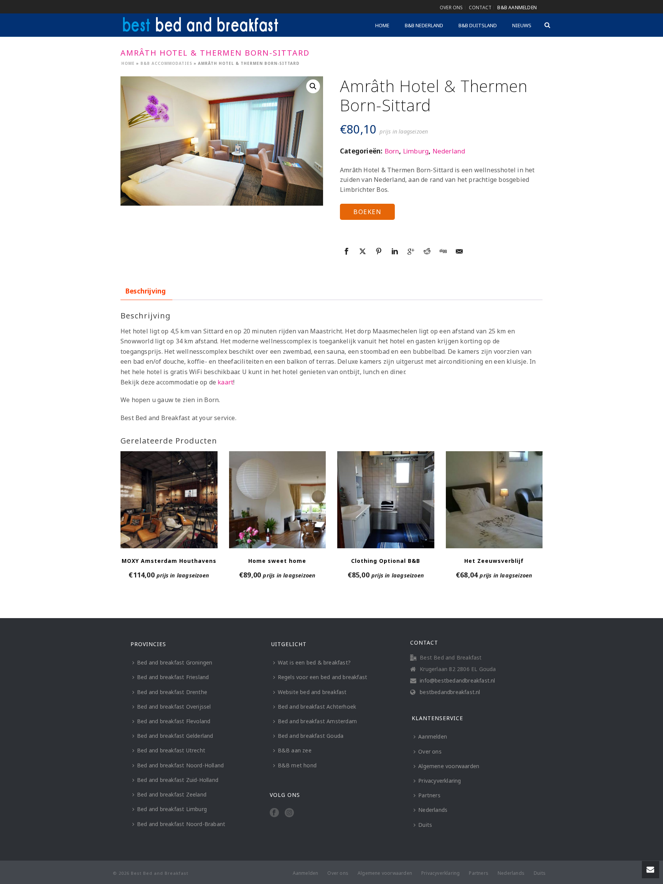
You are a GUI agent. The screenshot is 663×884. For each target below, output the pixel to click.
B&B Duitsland (477, 25)
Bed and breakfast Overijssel (174, 706)
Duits (425, 824)
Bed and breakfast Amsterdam (317, 721)
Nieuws (521, 25)
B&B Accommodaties (166, 63)
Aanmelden (432, 736)
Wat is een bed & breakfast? (314, 662)
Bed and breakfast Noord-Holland (180, 765)
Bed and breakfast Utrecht (171, 750)
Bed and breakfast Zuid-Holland (177, 779)
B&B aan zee (295, 750)
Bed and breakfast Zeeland (171, 794)
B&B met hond (297, 765)
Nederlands (432, 809)
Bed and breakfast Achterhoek (317, 706)
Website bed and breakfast (312, 692)
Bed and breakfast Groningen (174, 662)
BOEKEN (367, 212)
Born (391, 151)
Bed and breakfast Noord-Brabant (181, 824)
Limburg (416, 151)
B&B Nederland (424, 25)
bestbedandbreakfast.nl (450, 692)
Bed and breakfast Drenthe (172, 692)
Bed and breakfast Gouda (311, 735)
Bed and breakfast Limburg (172, 809)
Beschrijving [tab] (145, 291)
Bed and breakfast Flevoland (173, 721)
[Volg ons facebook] (274, 813)
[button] (313, 86)
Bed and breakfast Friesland (173, 677)
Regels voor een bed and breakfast (323, 677)
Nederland (448, 151)
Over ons (430, 751)
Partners (429, 795)
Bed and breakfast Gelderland (175, 735)
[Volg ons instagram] (289, 813)
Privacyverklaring (439, 780)
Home (382, 25)
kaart (225, 382)
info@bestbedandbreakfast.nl (457, 680)
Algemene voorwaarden (448, 766)
